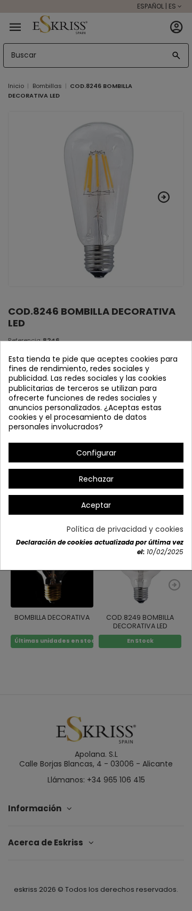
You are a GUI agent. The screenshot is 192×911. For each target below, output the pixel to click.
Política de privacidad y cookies (125, 529)
